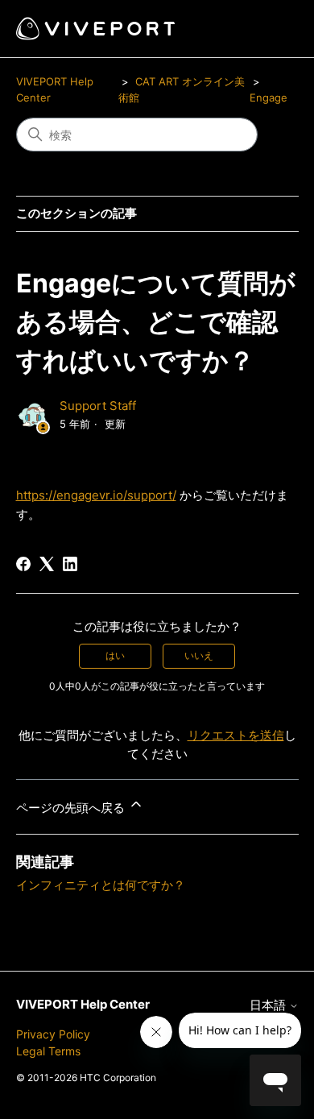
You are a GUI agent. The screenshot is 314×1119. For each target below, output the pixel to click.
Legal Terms (48, 1051)
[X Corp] (46, 564)
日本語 (269, 1005)
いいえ (198, 655)
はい (115, 655)
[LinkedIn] (70, 564)
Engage (268, 97)
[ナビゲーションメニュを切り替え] (270, 29)
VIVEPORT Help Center (83, 1004)
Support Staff (98, 405)
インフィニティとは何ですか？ (100, 885)
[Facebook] (23, 564)
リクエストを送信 (236, 735)
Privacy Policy (53, 1034)
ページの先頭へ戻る (72, 807)
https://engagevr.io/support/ (96, 495)
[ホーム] (95, 28)
